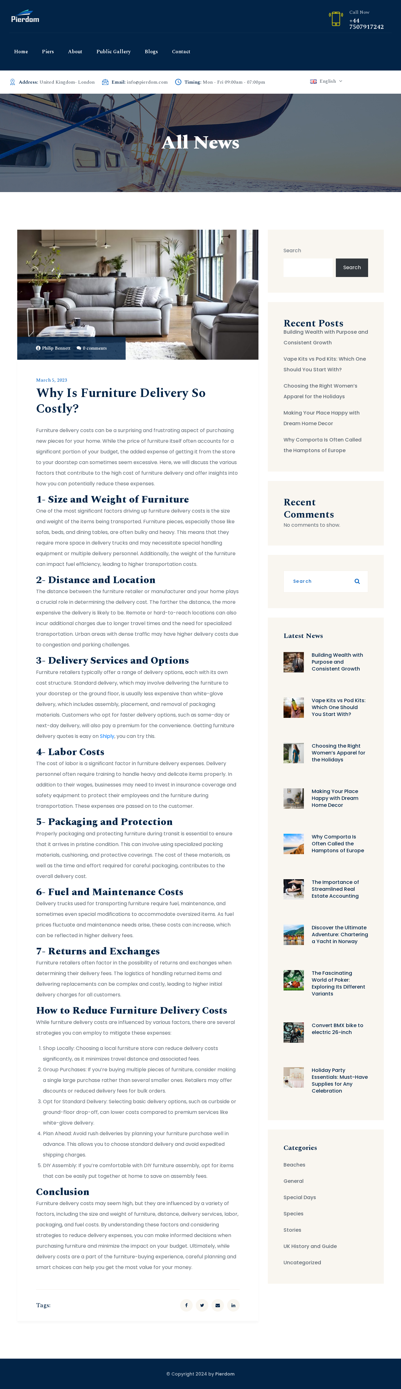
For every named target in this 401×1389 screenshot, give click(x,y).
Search (292, 250)
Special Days (300, 1197)
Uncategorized (302, 1262)
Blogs (151, 51)
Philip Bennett (56, 348)
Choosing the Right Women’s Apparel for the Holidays (320, 391)
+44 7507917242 (366, 24)
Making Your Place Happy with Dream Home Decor (322, 418)
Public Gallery (113, 51)
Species (294, 1213)
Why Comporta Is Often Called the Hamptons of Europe (323, 445)
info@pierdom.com (147, 82)
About (75, 51)
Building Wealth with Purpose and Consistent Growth (326, 337)
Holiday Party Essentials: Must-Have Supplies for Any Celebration (340, 1080)
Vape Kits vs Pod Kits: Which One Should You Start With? (325, 364)
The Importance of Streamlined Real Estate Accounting (335, 889)
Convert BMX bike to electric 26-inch (337, 1029)
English (328, 81)
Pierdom (225, 1374)
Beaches (294, 1164)
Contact (181, 51)
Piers (48, 51)
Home (21, 51)
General (294, 1181)
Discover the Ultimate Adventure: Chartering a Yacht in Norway (340, 934)
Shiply (107, 736)
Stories (292, 1230)
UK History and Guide (310, 1246)
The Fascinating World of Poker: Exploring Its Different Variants (338, 983)
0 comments (95, 348)
